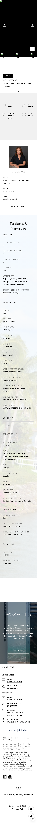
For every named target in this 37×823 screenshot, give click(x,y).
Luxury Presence (24, 794)
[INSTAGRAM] (18, 788)
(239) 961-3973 (12, 688)
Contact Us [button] (18, 651)
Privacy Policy (19, 809)
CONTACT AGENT (18, 206)
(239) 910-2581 (9, 191)
